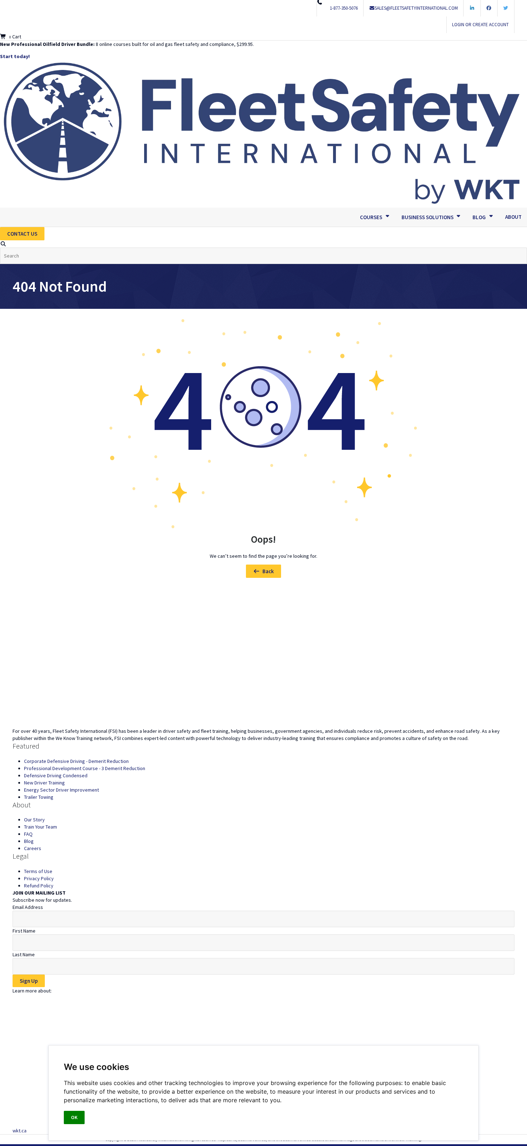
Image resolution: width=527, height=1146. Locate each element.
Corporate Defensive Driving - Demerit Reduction (76, 761)
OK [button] (74, 1117)
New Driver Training (44, 782)
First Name (24, 931)
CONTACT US (22, 233)
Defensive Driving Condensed (55, 775)
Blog (29, 841)
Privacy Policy (39, 878)
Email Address (28, 907)
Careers (32, 848)
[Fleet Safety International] (263, 657)
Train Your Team (40, 827)
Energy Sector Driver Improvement (61, 790)
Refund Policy (38, 885)
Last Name (24, 954)
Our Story (34, 819)
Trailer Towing (38, 797)
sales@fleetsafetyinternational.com (416, 8)
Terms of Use (38, 871)
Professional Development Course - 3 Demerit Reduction (84, 768)
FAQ (28, 834)
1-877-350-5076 (344, 8)
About (513, 216)
